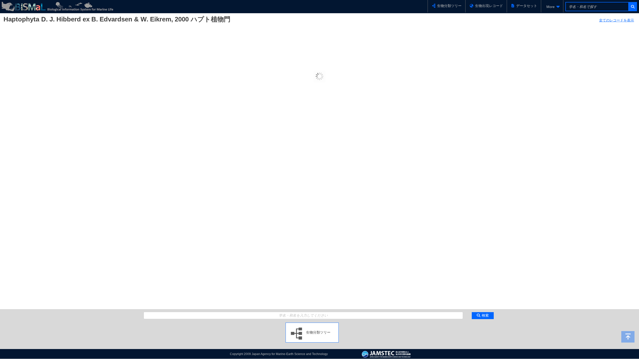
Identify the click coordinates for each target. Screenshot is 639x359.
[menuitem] (552, 7)
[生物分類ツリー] (312, 325)
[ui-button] (632, 6)
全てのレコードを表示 (616, 20)
